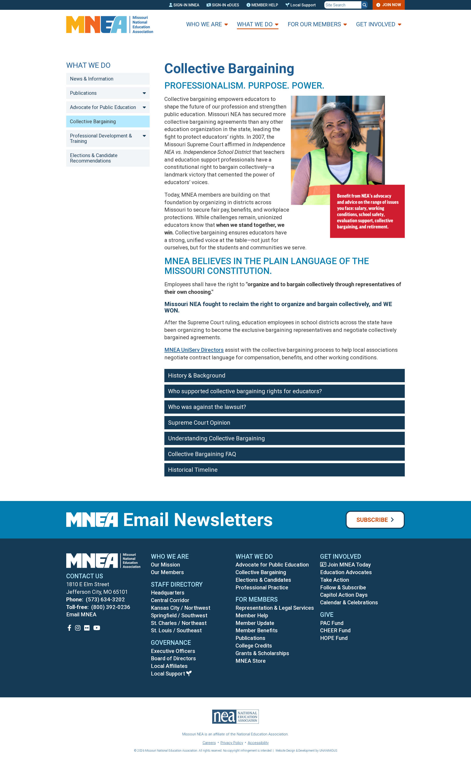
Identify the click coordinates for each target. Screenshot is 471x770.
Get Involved (375, 24)
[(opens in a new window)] (69, 627)
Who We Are (204, 24)
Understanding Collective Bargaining (216, 438)
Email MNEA (81, 614)
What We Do (255, 24)
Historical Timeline (193, 469)
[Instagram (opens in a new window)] (78, 627)
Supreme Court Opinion (199, 422)
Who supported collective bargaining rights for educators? (245, 391)
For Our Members (314, 24)
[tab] (284, 375)
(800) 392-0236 (110, 607)
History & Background (196, 375)
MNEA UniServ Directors (194, 350)
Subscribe (372, 519)
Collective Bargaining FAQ (202, 454)
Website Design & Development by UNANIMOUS (306, 750)
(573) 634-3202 (105, 599)
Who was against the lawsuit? (207, 407)
